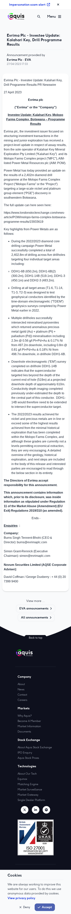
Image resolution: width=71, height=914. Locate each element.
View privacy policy (21, 898)
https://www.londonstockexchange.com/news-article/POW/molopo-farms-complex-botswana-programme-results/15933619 (35, 217)
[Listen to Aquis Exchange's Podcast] (46, 810)
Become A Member (29, 721)
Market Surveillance (30, 789)
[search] (39, 16)
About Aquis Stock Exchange (35, 747)
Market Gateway (28, 794)
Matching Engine (28, 784)
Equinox (22, 779)
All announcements (34, 617)
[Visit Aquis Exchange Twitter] (24, 810)
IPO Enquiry (25, 752)
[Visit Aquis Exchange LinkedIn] (35, 810)
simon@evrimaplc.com (35, 555)
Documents (24, 731)
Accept (47, 907)
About (21, 684)
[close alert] (58, 4)
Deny (26, 907)
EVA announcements (33, 608)
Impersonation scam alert (27, 4)
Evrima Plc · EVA (19, 60)
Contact (22, 694)
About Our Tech (27, 773)
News (21, 689)
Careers (22, 700)
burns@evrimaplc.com (32, 542)
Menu (51, 16)
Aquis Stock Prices (28, 758)
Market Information (29, 726)
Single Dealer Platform (31, 800)
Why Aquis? (25, 715)
